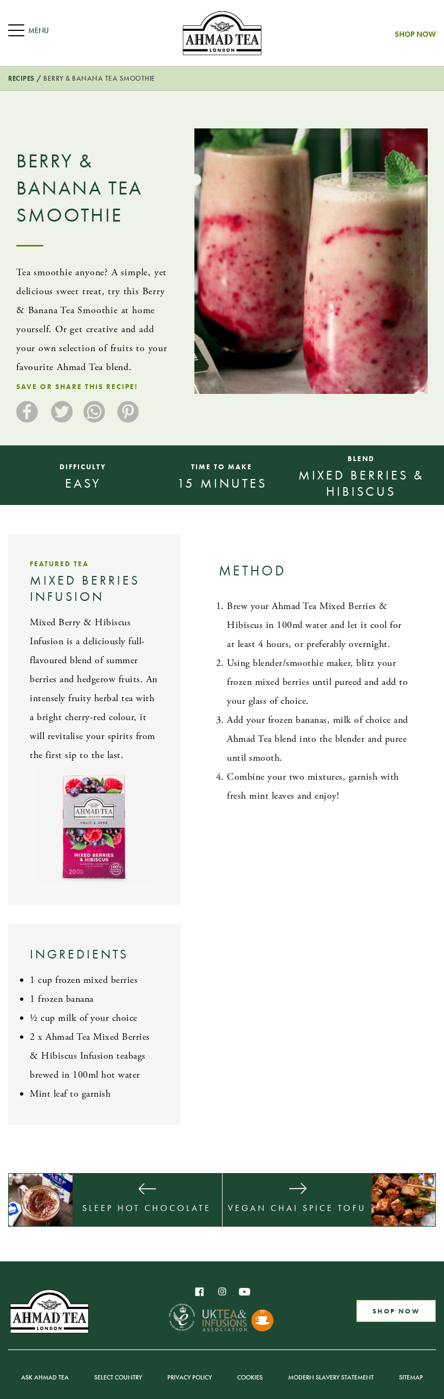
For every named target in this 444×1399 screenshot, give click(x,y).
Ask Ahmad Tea (45, 1377)
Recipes (21, 78)
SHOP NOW (396, 1311)
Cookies (250, 1377)
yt (245, 1291)
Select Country (118, 1377)
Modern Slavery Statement (331, 1377)
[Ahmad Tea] (222, 33)
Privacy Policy (189, 1377)
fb (199, 1291)
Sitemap (411, 1377)
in (222, 1291)
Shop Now (415, 34)
